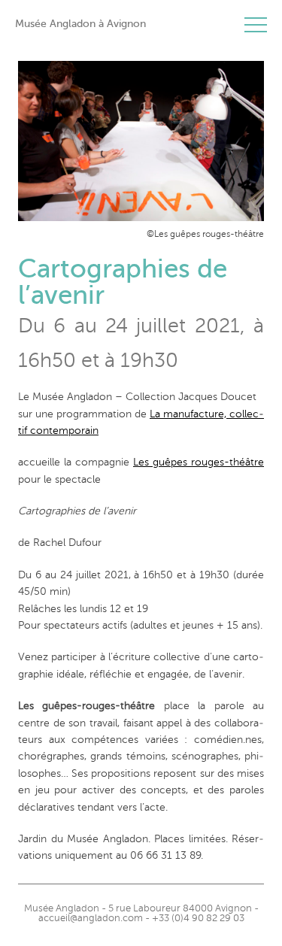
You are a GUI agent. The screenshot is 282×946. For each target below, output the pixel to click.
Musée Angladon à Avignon (80, 23)
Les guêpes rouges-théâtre (198, 462)
